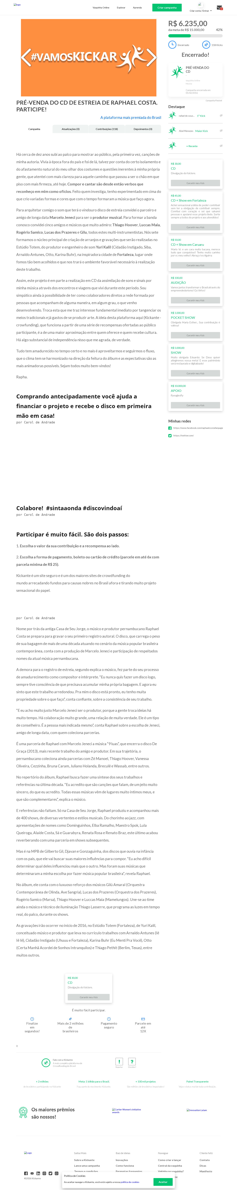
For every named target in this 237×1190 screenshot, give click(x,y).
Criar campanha (167, 7)
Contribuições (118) (107, 128)
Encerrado (183, 44)
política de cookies (130, 1182)
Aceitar (163, 1181)
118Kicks (217, 44)
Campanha (34, 128)
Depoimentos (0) (143, 128)
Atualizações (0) (70, 128)
